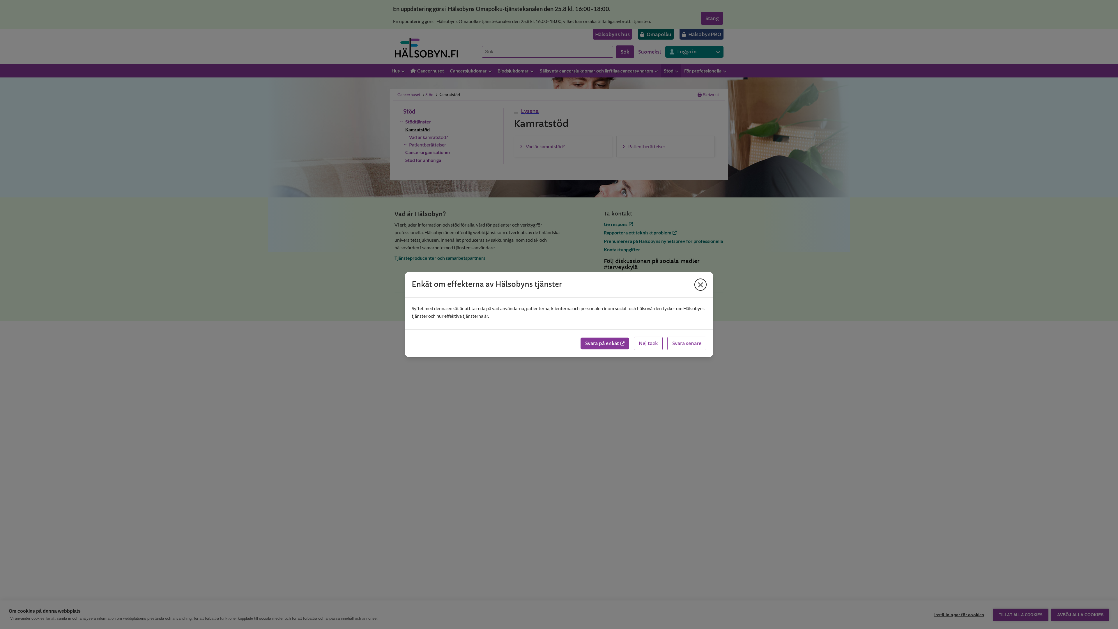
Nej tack (648, 344)
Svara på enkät (602, 344)
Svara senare (686, 344)
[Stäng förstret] (700, 284)
